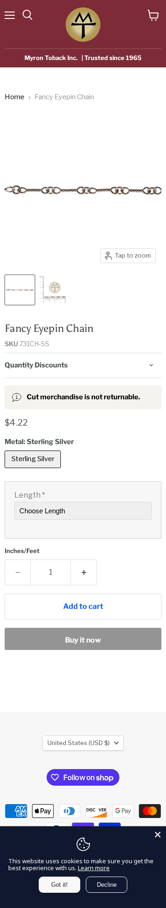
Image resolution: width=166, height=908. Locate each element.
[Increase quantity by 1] (84, 572)
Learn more (94, 868)
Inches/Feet (22, 550)
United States (78, 742)
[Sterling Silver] (34, 470)
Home (14, 97)
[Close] (157, 834)
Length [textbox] (29, 495)
